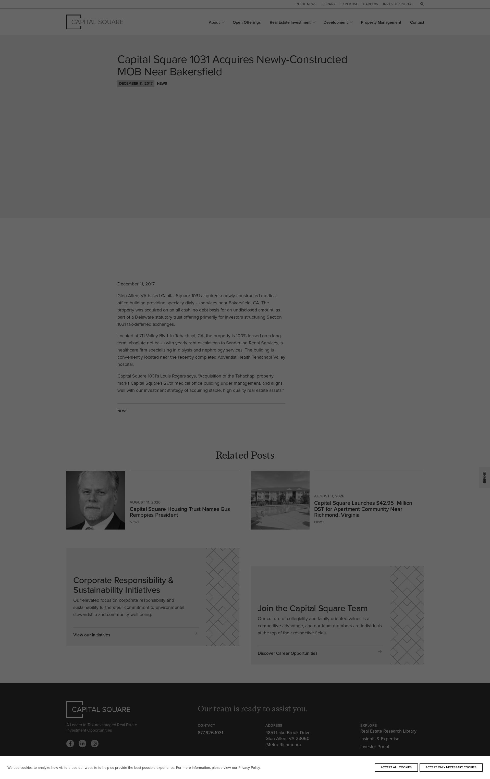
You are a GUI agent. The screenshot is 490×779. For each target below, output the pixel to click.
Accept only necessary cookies (451, 767)
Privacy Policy (249, 767)
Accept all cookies (396, 767)
